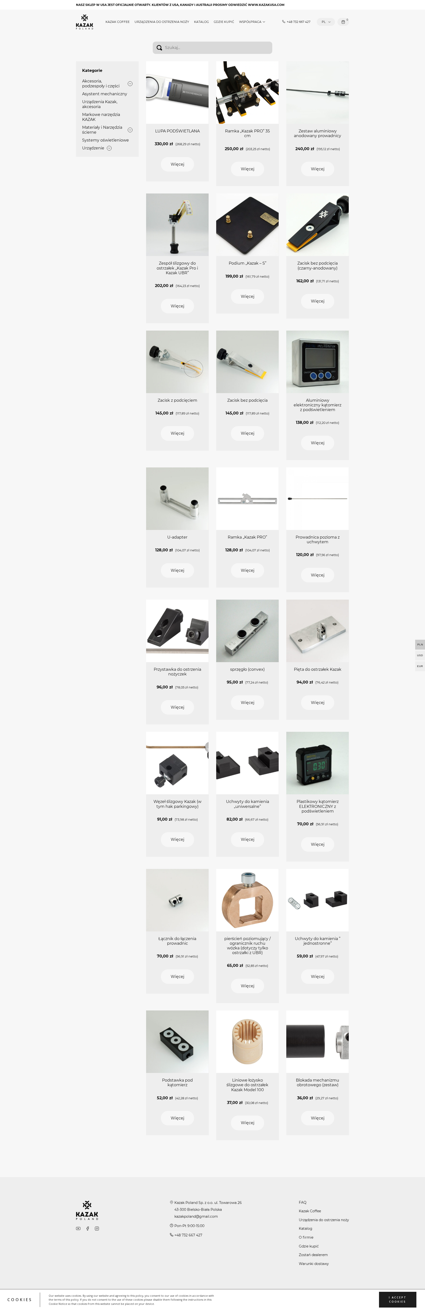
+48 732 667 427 (298, 22)
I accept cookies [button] (398, 1299)
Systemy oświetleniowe (105, 140)
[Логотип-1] (84, 21)
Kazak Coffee (118, 22)
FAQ (302, 1202)
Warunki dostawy (314, 1264)
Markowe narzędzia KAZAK (101, 117)
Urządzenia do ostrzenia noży (162, 22)
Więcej (177, 164)
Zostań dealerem (313, 1255)
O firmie (306, 1237)
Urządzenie (93, 148)
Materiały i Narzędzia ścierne (102, 130)
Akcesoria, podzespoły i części (101, 83)
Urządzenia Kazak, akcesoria (99, 104)
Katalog (201, 22)
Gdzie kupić (224, 22)
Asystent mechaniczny (104, 94)
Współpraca (250, 22)
